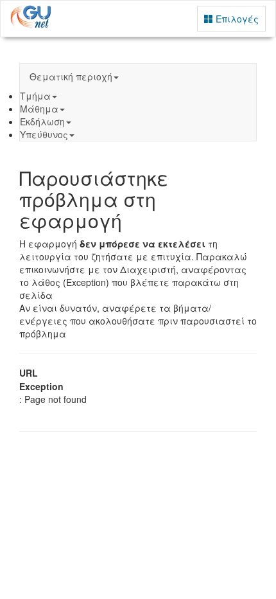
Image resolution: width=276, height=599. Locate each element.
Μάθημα (39, 108)
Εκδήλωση (42, 121)
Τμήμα (35, 95)
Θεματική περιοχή (71, 76)
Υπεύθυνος (44, 134)
